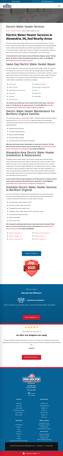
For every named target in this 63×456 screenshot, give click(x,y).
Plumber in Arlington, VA (15, 236)
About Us (19, 427)
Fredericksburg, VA (44, 405)
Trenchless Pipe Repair (19, 410)
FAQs (19, 436)
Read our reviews (30, 357)
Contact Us (19, 434)
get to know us (30, 317)
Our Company (18, 424)
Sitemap (19, 438)
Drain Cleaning (18, 412)
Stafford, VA (44, 415)
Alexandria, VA (44, 403)
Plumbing (19, 403)
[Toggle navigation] (59, 5)
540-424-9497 (31, 390)
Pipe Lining (19, 405)
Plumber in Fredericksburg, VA (42, 233)
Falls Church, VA (44, 412)
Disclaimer (40, 446)
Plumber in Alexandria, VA (15, 233)
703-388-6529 (32, 386)
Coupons (19, 431)
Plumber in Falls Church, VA (16, 239)
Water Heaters (18, 415)
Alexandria (16, 1)
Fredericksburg (48, 1)
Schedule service (31, 453)
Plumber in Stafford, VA (40, 239)
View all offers (30, 253)
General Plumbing (16, 31)
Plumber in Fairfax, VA (40, 236)
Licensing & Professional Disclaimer (19, 440)
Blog (19, 429)
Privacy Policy (49, 446)
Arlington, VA (44, 408)
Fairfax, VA (44, 410)
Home (8, 31)
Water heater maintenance (22, 120)
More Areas (44, 417)
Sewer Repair (19, 408)
